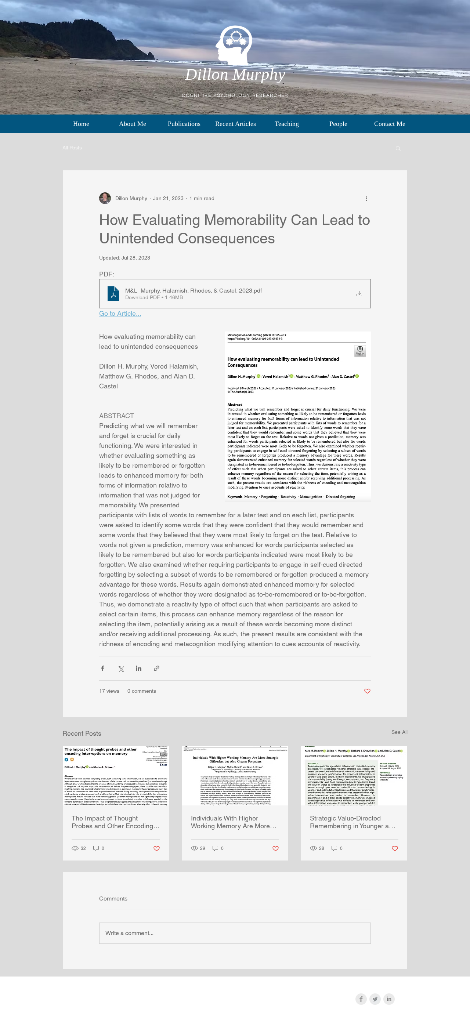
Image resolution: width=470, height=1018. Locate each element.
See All (399, 732)
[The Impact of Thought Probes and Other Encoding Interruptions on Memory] (116, 775)
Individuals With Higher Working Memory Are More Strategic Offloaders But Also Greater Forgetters (233, 822)
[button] (398, 148)
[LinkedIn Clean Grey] (389, 999)
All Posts (72, 148)
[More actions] (366, 198)
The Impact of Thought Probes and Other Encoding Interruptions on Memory (112, 822)
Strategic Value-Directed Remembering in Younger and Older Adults (353, 822)
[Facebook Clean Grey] (361, 999)
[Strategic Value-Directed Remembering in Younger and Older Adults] (354, 775)
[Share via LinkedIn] (138, 668)
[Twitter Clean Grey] (375, 999)
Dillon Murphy (235, 74)
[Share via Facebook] (102, 668)
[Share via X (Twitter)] (120, 668)
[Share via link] (156, 668)
